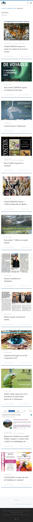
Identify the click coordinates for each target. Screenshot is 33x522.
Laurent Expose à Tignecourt (15, 126)
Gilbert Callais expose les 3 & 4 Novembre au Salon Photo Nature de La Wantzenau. (16, 396)
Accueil (3, 8)
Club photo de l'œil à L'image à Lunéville (18, 510)
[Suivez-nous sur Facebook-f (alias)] (17, 519)
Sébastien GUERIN (9, 56)
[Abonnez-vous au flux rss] (15, 519)
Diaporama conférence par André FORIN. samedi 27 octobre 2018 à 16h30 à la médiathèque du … (16, 438)
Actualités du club (11, 8)
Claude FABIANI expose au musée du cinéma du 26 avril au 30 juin (16, 49)
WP (11, 514)
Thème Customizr (25, 514)
